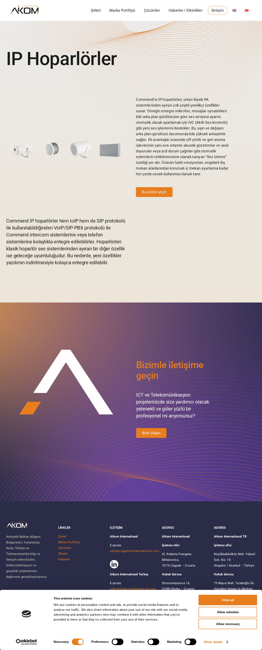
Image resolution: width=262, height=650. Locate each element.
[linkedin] (114, 564)
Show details (213, 642)
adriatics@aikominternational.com (134, 551)
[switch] (117, 642)
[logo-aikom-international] (24, 7)
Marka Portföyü (69, 542)
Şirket (62, 536)
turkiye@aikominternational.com (133, 589)
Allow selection (228, 612)
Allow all (228, 600)
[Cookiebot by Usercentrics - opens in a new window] (26, 642)
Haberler (64, 559)
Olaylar (63, 554)
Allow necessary (228, 624)
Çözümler (65, 548)
